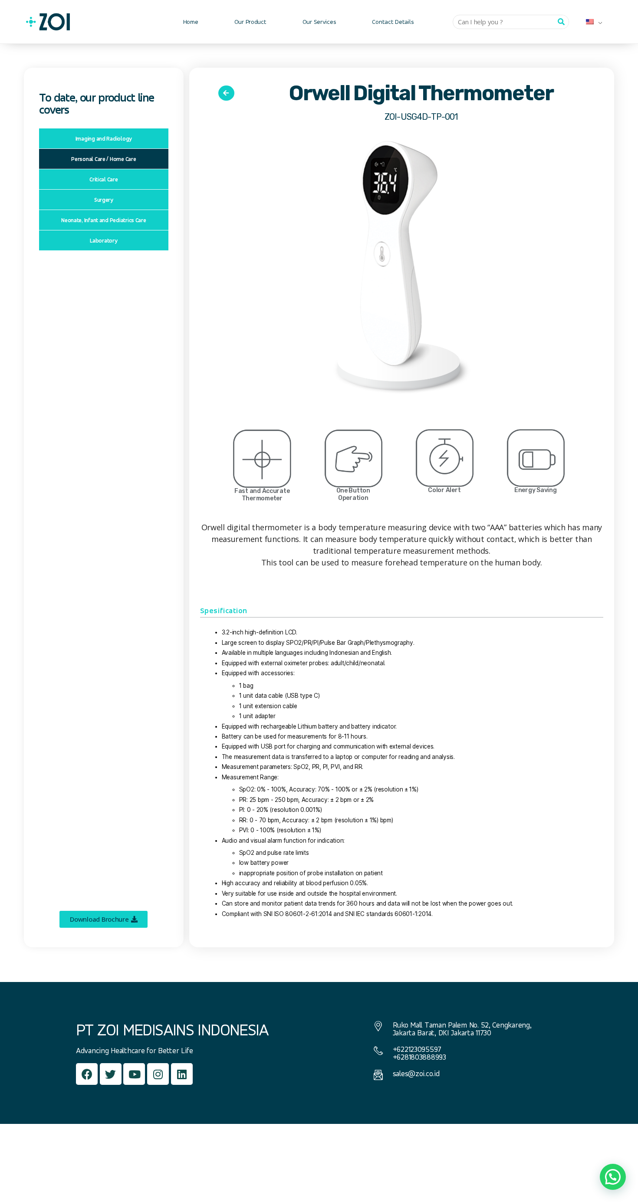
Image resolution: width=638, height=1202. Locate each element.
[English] (590, 21)
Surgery (103, 199)
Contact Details (393, 21)
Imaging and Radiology (104, 138)
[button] (103, 919)
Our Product (250, 21)
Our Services (319, 21)
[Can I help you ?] (561, 22)
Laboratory (103, 240)
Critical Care (103, 179)
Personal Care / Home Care (103, 158)
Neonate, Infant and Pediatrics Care (103, 220)
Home (190, 21)
